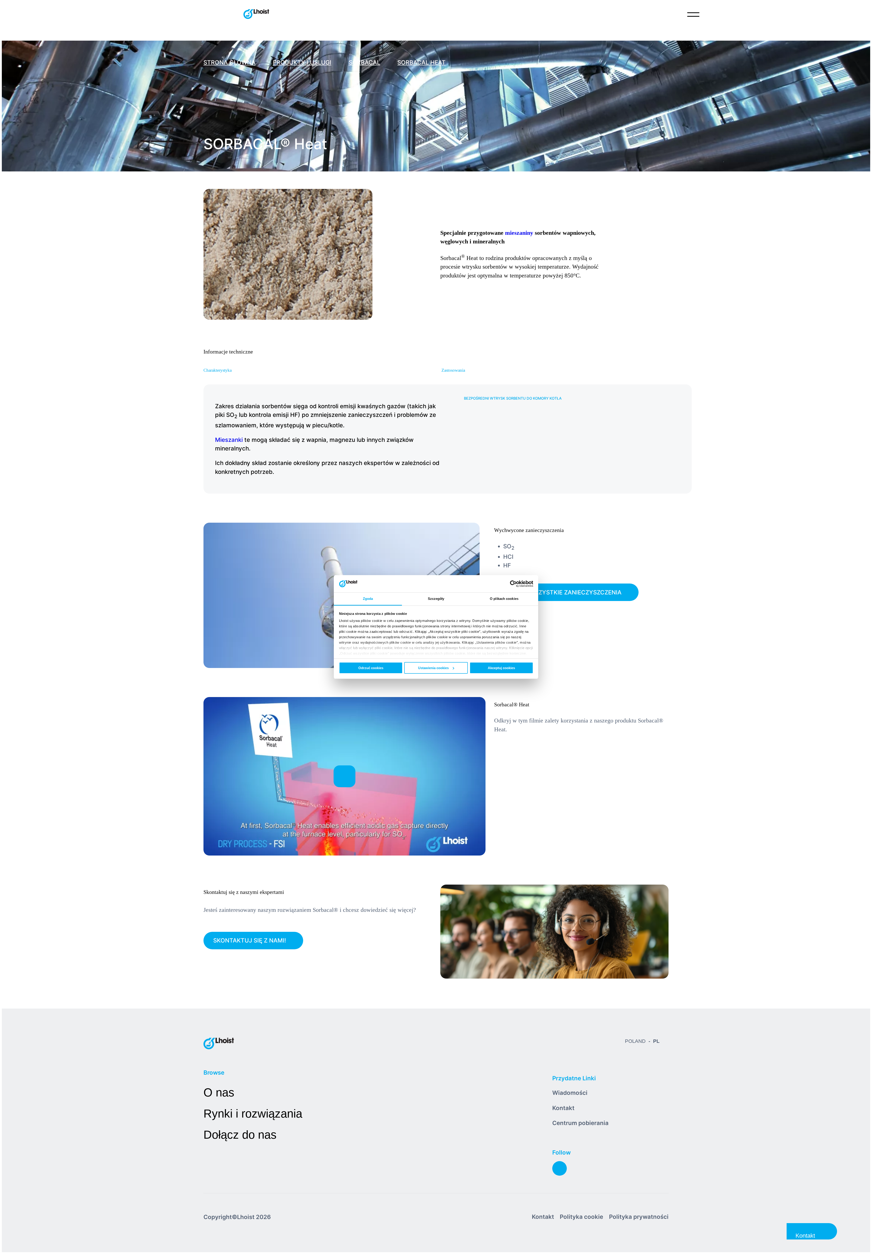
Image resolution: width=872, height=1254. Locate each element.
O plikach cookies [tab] (504, 599)
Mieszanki (229, 439)
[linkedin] (559, 1168)
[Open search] (674, 14)
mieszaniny (519, 233)
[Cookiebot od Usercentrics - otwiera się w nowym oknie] (513, 583)
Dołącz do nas (240, 1134)
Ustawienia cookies (433, 668)
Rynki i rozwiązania (252, 1113)
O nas (218, 1092)
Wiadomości (569, 1092)
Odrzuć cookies (370, 668)
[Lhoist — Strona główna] (256, 14)
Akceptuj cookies (501, 668)
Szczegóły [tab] (436, 599)
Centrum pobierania (580, 1122)
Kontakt (563, 1107)
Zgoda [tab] (368, 599)
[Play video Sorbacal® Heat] (344, 776)
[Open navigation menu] (693, 14)
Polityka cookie (581, 1216)
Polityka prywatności (639, 1216)
